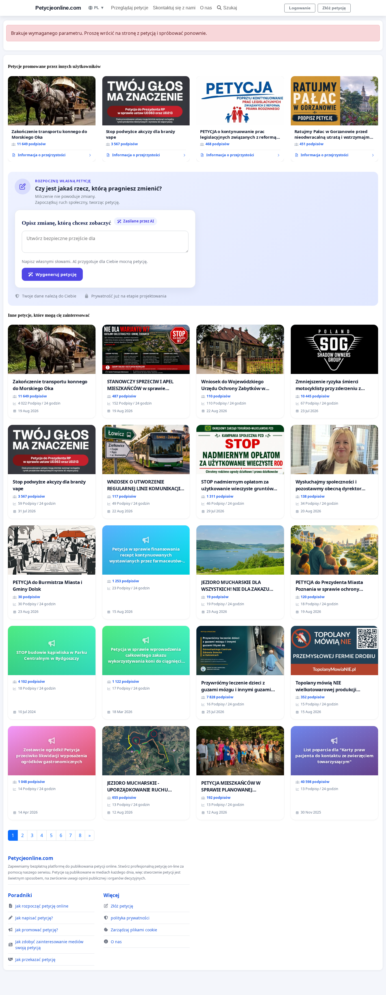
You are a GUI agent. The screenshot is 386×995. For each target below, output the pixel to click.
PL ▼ (99, 7)
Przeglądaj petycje (129, 7)
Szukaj (230, 7)
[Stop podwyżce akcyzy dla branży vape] (146, 119)
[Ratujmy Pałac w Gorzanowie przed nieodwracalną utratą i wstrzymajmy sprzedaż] (334, 119)
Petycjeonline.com (58, 8)
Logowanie (300, 8)
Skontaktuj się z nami (174, 7)
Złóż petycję (334, 8)
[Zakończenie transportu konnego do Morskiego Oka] (52, 119)
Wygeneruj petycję (56, 274)
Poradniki (20, 895)
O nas (206, 7)
